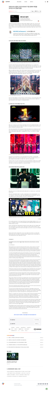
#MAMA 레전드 (29, 327)
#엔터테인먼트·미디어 (14, 330)
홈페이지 (47, 384)
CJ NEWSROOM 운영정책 (17, 383)
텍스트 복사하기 (36, 319)
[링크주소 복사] (39, 11)
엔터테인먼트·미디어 (11, 11)
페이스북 (40, 384)
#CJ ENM (22, 330)
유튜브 (38, 384)
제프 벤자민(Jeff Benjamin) (19, 31)
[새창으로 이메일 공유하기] (37, 11)
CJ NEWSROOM (3, 2)
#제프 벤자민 (12, 327)
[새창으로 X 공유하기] (34, 11)
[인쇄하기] (40, 11)
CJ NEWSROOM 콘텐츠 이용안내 (18, 385)
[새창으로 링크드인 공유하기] (32, 11)
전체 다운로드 (36, 323)
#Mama (26, 330)
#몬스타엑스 (17, 327)
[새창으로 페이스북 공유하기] (31, 11)
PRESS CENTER (19, 1)
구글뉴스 (45, 384)
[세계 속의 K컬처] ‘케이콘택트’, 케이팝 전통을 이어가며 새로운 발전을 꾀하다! (25, 314)
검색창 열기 (45, 1)
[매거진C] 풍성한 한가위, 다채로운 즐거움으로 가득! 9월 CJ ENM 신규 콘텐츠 (18, 371)
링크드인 (42, 384)
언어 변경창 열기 (47, 1)
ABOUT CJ (31, 1)
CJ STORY (25, 1)
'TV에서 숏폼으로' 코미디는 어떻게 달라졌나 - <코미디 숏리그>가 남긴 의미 (18, 373)
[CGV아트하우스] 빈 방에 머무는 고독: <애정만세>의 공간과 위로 (17, 376)
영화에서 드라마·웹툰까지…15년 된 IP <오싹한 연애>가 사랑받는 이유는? (18, 374)
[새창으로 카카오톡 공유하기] (36, 11)
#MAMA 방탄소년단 (23, 327)
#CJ (18, 330)
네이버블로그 (43, 384)
